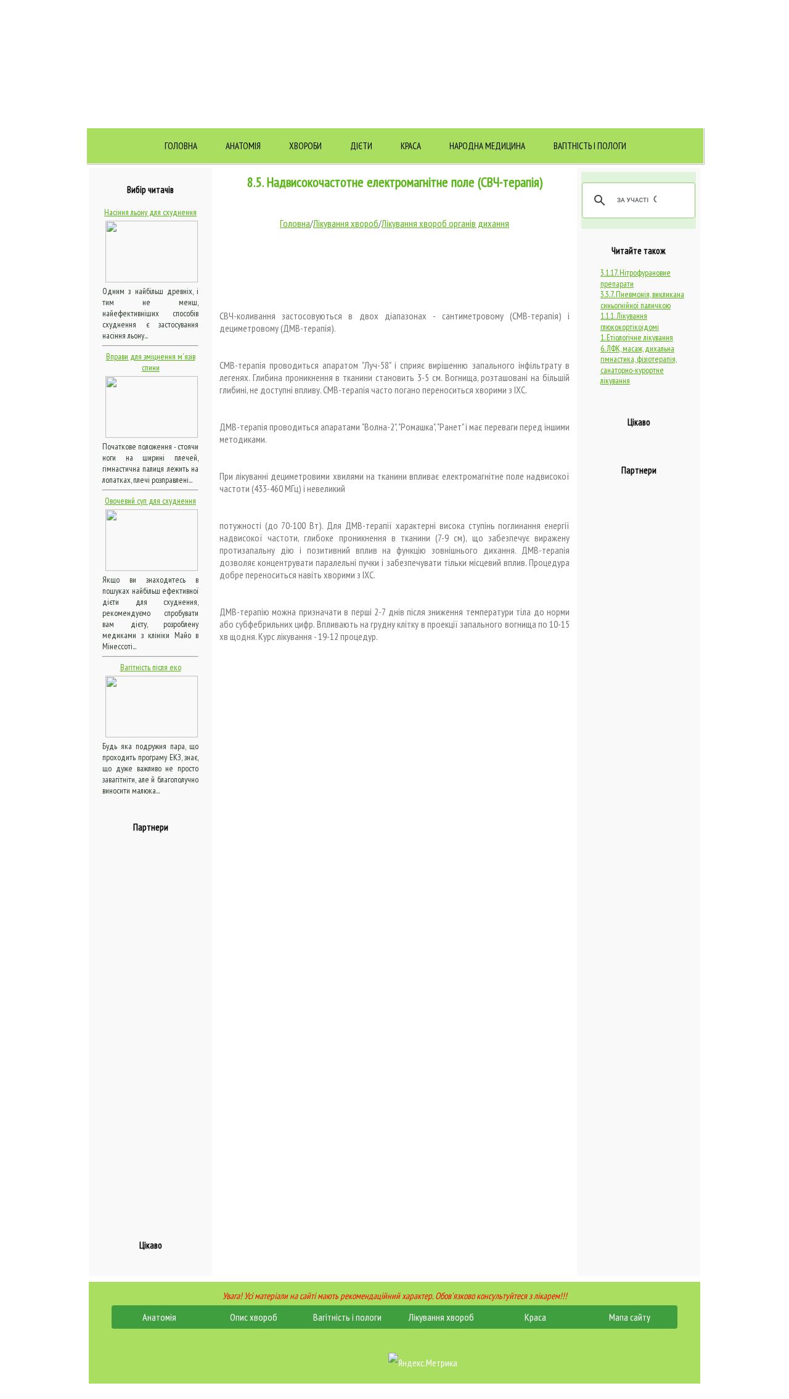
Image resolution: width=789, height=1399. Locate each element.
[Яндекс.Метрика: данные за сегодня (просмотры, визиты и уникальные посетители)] (422, 1362)
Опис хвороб (253, 1317)
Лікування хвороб (345, 223)
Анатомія (243, 146)
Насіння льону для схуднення (150, 212)
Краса (411, 146)
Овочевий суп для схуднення (150, 500)
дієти (361, 146)
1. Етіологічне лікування (636, 337)
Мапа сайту (629, 1317)
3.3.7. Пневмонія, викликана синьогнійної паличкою (642, 300)
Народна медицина (487, 146)
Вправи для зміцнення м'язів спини (150, 362)
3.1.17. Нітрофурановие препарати (635, 278)
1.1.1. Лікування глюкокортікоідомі (629, 321)
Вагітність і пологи (590, 146)
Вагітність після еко (150, 667)
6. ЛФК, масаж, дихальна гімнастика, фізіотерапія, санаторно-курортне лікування (638, 365)
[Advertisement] (151, 1029)
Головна (181, 146)
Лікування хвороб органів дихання (445, 223)
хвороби (305, 146)
